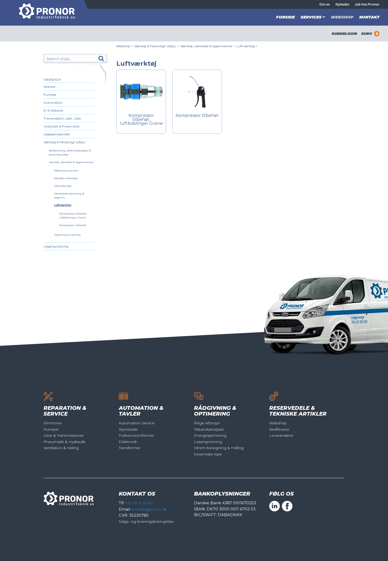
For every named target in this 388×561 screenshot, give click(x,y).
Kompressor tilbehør (72, 225)
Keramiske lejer (208, 454)
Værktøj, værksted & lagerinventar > (207, 46)
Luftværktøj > (247, 46)
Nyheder (342, 4)
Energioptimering (210, 435)
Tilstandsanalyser (209, 429)
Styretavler (128, 429)
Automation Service (137, 423)
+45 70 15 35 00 (139, 503)
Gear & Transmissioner (64, 435)
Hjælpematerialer (57, 134)
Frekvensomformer (136, 435)
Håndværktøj (62, 186)
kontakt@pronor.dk (149, 509)
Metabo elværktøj (66, 178)
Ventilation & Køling (61, 448)
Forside (285, 17)
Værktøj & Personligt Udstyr (65, 142)
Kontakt (369, 17)
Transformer (129, 448)
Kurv (369, 33)
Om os (324, 4)
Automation (53, 102)
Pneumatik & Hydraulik (64, 442)
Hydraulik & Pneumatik (61, 126)
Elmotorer (53, 423)
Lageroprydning (56, 246)
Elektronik (128, 442)
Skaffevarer (279, 429)
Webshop (342, 17)
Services (311, 17)
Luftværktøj (62, 205)
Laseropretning (208, 442)
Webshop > (124, 46)
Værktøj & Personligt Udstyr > (156, 46)
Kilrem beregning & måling (219, 448)
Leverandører (281, 435)
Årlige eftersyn (207, 423)
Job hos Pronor (367, 4)
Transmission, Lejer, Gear (62, 118)
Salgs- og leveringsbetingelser (146, 521)
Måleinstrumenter (66, 170)
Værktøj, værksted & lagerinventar (71, 162)
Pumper (50, 95)
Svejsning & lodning (67, 234)
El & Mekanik (53, 110)
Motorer (50, 87)
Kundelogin (344, 33)
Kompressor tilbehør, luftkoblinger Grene (141, 119)
